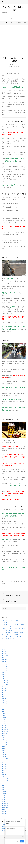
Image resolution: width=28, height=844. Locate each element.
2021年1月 (5, 777)
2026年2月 (5, 651)
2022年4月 (5, 746)
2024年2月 (5, 701)
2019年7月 (5, 814)
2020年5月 (5, 793)
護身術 (7, 22)
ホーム (3, 22)
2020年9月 (5, 785)
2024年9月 (5, 686)
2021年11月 (5, 756)
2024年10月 (5, 684)
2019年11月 (5, 805)
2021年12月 (5, 754)
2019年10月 (5, 807)
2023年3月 (5, 723)
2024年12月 (5, 680)
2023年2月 (5, 725)
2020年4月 (5, 795)
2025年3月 (5, 674)
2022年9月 (5, 735)
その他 (3, 824)
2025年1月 (5, 678)
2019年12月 (5, 803)
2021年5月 (5, 768)
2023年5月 (5, 719)
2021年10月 (5, 758)
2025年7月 (5, 666)
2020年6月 (5, 791)
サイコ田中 (15, 64)
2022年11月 (5, 731)
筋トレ (3, 831)
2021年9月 (5, 760)
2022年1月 (5, 752)
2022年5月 (5, 744)
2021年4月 (5, 770)
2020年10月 (5, 783)
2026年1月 (5, 653)
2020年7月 (5, 789)
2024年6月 (5, 692)
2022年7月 (5, 740)
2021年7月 (5, 764)
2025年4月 (5, 672)
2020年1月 (5, 801)
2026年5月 (5, 649)
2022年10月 (5, 733)
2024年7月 (5, 690)
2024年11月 (5, 682)
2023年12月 (5, 705)
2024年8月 (5, 688)
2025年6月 (5, 668)
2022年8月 (5, 738)
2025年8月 (5, 664)
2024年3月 (5, 698)
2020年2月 (5, 799)
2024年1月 (5, 703)
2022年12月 (5, 729)
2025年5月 (5, 670)
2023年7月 (5, 715)
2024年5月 (5, 694)
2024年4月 (5, 696)
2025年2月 (5, 676)
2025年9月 (5, 662)
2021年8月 (5, 762)
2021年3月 (5, 772)
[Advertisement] (14, 42)
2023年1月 (5, 727)
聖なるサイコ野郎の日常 (14, 8)
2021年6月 (5, 766)
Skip (18, 841)
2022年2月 (5, 750)
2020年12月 (5, 779)
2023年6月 (5, 717)
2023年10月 (5, 709)
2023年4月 (5, 721)
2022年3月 (5, 748)
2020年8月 (5, 787)
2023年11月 (5, 707)
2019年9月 (5, 809)
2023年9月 (5, 711)
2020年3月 (5, 797)
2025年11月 (5, 657)
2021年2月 (5, 775)
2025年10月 (5, 660)
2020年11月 (5, 781)
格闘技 (3, 828)
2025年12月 (5, 655)
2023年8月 (5, 713)
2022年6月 (5, 742)
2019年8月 (5, 812)
